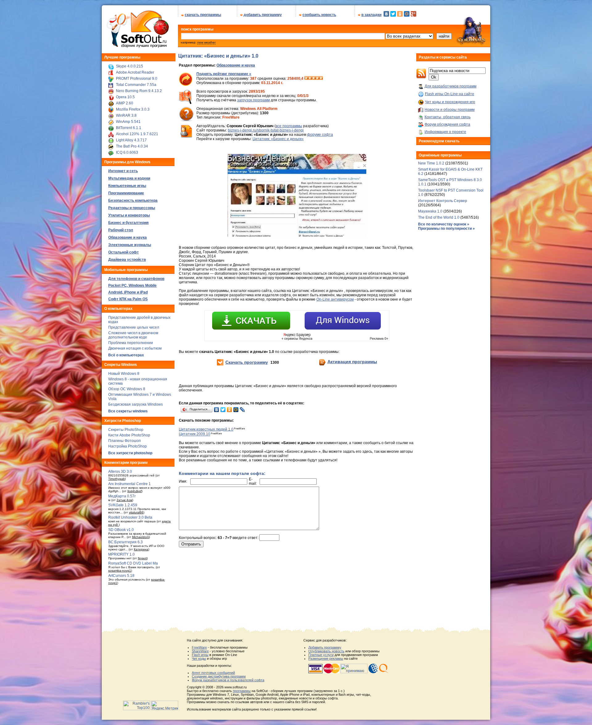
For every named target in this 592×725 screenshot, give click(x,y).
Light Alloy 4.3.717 (131, 140)
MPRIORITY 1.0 (121, 554)
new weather (206, 42)
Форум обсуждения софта (447, 124)
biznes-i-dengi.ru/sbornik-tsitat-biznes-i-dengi (266, 130)
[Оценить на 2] (310, 78)
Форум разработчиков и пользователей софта (228, 680)
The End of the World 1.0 (438, 217)
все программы (289, 126)
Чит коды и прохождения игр (450, 102)
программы (242, 691)
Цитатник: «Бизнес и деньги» (278, 139)
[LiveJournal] (242, 410)
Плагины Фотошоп (124, 441)
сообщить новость (319, 15)
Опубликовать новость (326, 651)
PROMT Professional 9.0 (136, 78)
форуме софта (320, 134)
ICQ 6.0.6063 (127, 152)
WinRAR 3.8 (126, 115)
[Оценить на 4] (317, 78)
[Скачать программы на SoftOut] (137, 48)
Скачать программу (246, 362)
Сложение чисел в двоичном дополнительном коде (133, 335)
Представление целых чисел (133, 327)
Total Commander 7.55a (136, 85)
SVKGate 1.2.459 (122, 505)
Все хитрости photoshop (130, 453)
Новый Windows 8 (123, 373)
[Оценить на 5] (321, 78)
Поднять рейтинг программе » (223, 74)
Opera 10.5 (125, 97)
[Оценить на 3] (313, 78)
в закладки (371, 15)
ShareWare (200, 651)
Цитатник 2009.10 (194, 434)
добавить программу (263, 15)
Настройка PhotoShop (127, 446)
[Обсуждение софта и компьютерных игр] (473, 45)
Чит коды (199, 658)
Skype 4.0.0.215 (129, 66)
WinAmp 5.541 (128, 121)
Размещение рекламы (325, 658)
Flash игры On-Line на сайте (449, 94)
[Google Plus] (413, 14)
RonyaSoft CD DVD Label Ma (133, 563)
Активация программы (352, 361)
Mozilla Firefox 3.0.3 (133, 109)
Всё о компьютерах (126, 355)
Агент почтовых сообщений (213, 672)
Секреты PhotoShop (125, 429)
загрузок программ (253, 100)
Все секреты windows (128, 411)
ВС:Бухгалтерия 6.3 (125, 542)
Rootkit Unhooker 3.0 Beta (130, 517)
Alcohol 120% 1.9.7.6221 (137, 134)
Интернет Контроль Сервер (442, 201)
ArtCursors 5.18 (121, 575)
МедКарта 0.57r (122, 496)
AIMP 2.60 (124, 103)
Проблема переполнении (130, 343)
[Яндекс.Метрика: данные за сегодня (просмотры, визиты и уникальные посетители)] (164, 705)
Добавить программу (324, 647)
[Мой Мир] (406, 14)
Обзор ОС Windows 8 (126, 389)
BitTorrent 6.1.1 (128, 128)
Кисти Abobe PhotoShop (129, 435)
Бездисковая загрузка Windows (135, 404)
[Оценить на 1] (306, 78)
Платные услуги (321, 655)
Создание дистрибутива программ (219, 676)
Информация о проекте (445, 132)
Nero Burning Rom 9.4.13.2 (139, 91)
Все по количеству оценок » (443, 224)
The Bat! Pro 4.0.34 (132, 146)
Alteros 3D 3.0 (120, 471)
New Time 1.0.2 (431, 163)
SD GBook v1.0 (121, 530)
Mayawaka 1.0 (430, 211)
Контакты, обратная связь (448, 117)
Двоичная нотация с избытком (135, 348)
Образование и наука (235, 65)
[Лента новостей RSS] (421, 77)
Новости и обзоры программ (450, 109)
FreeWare (199, 647)
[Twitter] (393, 14)
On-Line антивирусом (335, 299)
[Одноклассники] (400, 14)
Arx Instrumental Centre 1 (129, 484)
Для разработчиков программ (450, 86)
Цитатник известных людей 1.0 (206, 429)
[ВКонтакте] (386, 14)
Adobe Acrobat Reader (135, 72)
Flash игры (200, 655)
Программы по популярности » (446, 228)
